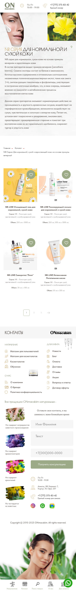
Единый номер (56, 8)
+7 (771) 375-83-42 (59, 4)
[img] (37, 584)
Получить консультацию (52, 464)
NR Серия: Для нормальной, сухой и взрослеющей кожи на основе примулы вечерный (36, 154)
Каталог (18, 148)
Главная (7, 148)
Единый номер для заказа (49, 498)
